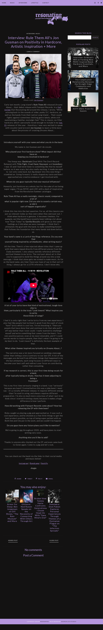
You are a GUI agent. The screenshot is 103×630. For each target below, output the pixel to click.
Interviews (23, 2)
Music (12, 2)
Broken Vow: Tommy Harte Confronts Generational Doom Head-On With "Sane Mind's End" (40, 508)
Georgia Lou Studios (68, 621)
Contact (45, 2)
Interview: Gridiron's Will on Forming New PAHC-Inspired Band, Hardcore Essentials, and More (83, 61)
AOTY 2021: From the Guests (83, 110)
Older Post (54, 540)
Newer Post (13, 540)
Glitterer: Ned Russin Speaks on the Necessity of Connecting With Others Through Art (26, 512)
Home (4, 2)
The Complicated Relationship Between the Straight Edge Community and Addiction (83, 84)
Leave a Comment (33, 51)
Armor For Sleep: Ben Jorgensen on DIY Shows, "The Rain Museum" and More (12, 512)
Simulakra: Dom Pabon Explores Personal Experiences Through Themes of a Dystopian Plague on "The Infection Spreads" (54, 517)
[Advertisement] (33, 591)
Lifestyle (34, 2)
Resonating (44, 621)
